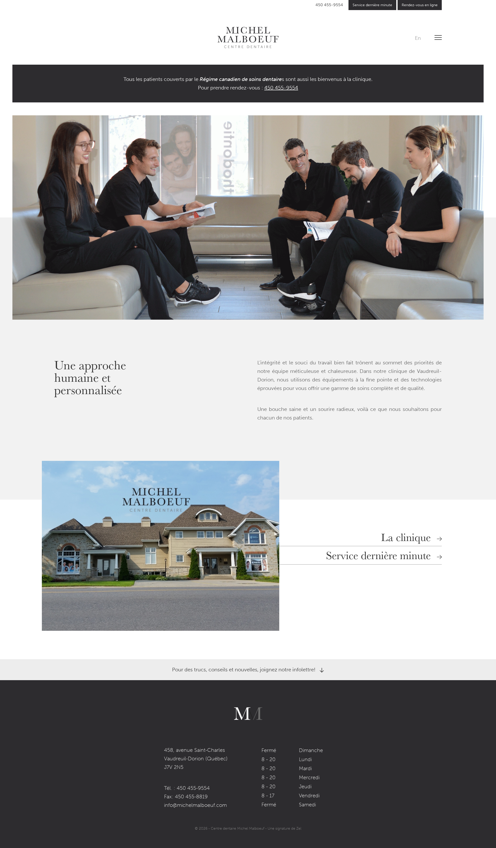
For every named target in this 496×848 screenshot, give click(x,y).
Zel (298, 828)
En (418, 38)
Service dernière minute (372, 5)
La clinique (406, 537)
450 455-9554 (329, 4)
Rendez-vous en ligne (420, 5)
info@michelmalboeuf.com (195, 805)
